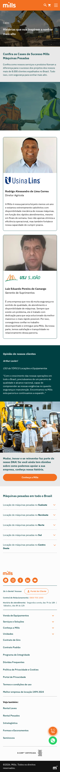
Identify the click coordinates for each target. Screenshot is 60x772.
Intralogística (10, 723)
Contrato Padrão (11, 647)
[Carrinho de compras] (53, 731)
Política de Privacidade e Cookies (20, 669)
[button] (29, 616)
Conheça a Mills (30, 477)
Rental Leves (10, 708)
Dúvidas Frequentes (13, 662)
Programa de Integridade (16, 654)
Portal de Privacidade (14, 677)
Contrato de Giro (11, 639)
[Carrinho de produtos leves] (49, 5)
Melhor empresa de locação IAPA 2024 (23, 691)
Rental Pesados (11, 715)
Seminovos (9, 737)
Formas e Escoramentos (15, 730)
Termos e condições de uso (17, 684)
